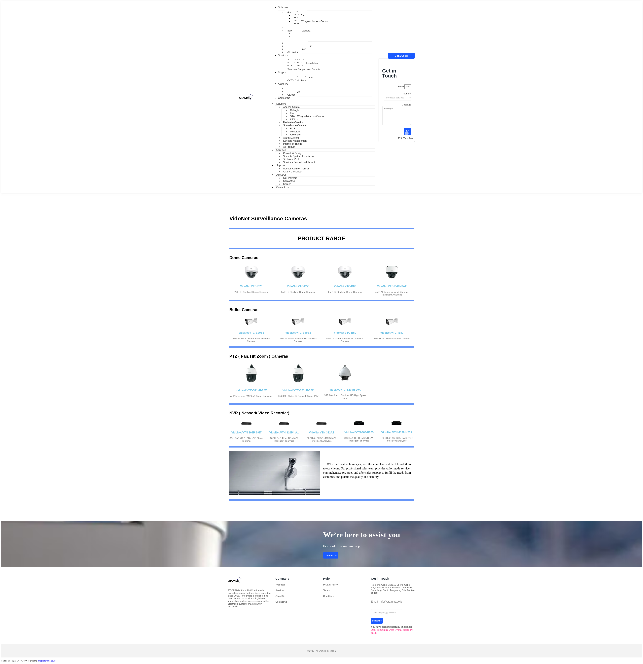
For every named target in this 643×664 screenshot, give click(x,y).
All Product (293, 52)
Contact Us (282, 187)
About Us (280, 596)
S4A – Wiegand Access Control (311, 21)
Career (291, 94)
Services (281, 150)
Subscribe (377, 620)
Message (406, 104)
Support (280, 165)
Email (401, 86)
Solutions (281, 103)
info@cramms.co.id (46, 660)
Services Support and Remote (303, 69)
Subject (407, 93)
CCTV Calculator (296, 80)
